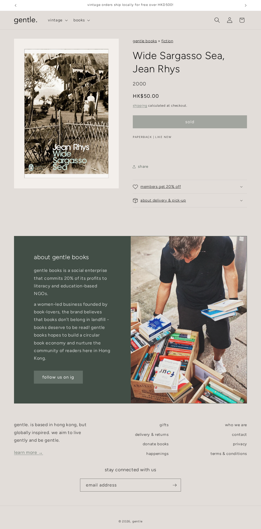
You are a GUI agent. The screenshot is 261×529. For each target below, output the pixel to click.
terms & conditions (229, 453)
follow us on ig (58, 377)
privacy (240, 443)
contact (239, 434)
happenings (157, 453)
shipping (140, 105)
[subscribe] (174, 485)
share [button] (143, 166)
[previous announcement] (15, 5)
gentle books (145, 41)
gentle (137, 521)
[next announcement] (245, 5)
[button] (57, 20)
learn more (28, 452)
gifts (164, 424)
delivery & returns (152, 434)
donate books (156, 443)
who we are (236, 424)
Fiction (167, 41)
